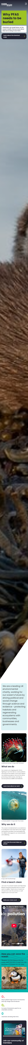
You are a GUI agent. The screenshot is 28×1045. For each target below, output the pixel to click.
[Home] (7, 4)
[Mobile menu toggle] (25, 4)
